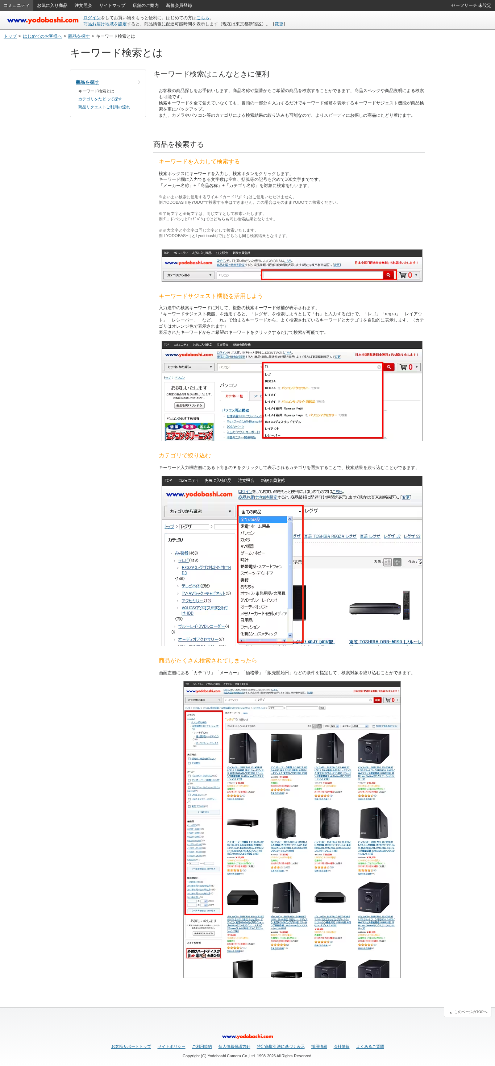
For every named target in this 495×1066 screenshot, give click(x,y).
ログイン (92, 17)
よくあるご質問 (370, 1046)
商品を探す (79, 36)
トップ (10, 36)
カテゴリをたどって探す (100, 99)
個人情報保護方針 (234, 1046)
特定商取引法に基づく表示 (281, 1046)
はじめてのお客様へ (42, 36)
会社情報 (342, 1046)
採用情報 (319, 1046)
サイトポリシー (172, 1046)
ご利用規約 (202, 1046)
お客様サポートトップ (131, 1046)
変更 (279, 23)
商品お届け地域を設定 (105, 23)
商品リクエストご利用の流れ (104, 107)
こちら (202, 17)
